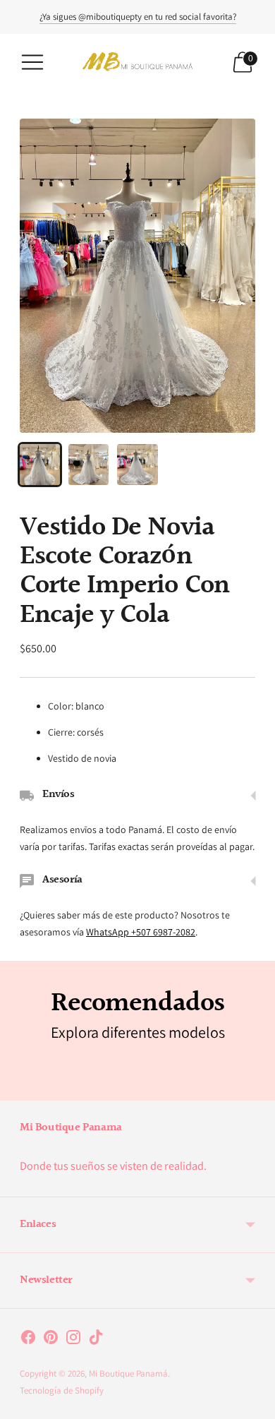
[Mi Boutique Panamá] (137, 62)
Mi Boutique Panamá (128, 1373)
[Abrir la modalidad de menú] (32, 62)
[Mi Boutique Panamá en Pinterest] (50, 1340)
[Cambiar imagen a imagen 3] (137, 464)
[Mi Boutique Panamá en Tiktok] (95, 1340)
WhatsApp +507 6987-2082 (140, 932)
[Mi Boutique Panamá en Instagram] (73, 1340)
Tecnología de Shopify (62, 1390)
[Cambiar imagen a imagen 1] (40, 464)
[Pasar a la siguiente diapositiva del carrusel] (255, 1089)
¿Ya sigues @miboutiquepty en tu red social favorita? (137, 17)
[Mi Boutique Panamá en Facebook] (28, 1340)
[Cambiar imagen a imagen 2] (88, 464)
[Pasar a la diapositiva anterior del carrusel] (20, 1089)
